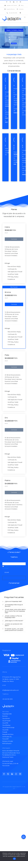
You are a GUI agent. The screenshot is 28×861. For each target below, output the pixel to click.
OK (14, 858)
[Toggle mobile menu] (25, 17)
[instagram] (20, 774)
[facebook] (4, 774)
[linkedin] (12, 774)
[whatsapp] (16, 774)
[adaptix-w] (8, 705)
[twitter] (8, 774)
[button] (14, 601)
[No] (26, 856)
